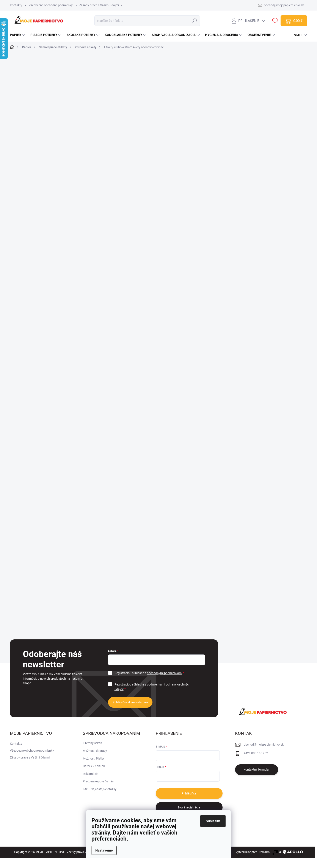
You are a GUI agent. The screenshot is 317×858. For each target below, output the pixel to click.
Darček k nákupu (94, 766)
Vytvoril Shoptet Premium (252, 852)
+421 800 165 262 (256, 753)
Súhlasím (213, 821)
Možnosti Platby (94, 758)
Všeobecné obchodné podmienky (51, 5)
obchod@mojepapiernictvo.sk (264, 744)
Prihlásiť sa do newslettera (130, 702)
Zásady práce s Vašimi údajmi (99, 5)
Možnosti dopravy (95, 750)
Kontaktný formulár (256, 769)
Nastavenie (104, 850)
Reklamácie (90, 774)
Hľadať (194, 20)
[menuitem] (18, 35)
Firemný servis (92, 743)
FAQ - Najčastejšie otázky (99, 789)
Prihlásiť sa (189, 793)
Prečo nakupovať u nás (98, 781)
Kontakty (16, 5)
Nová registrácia (189, 807)
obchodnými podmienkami (164, 673)
